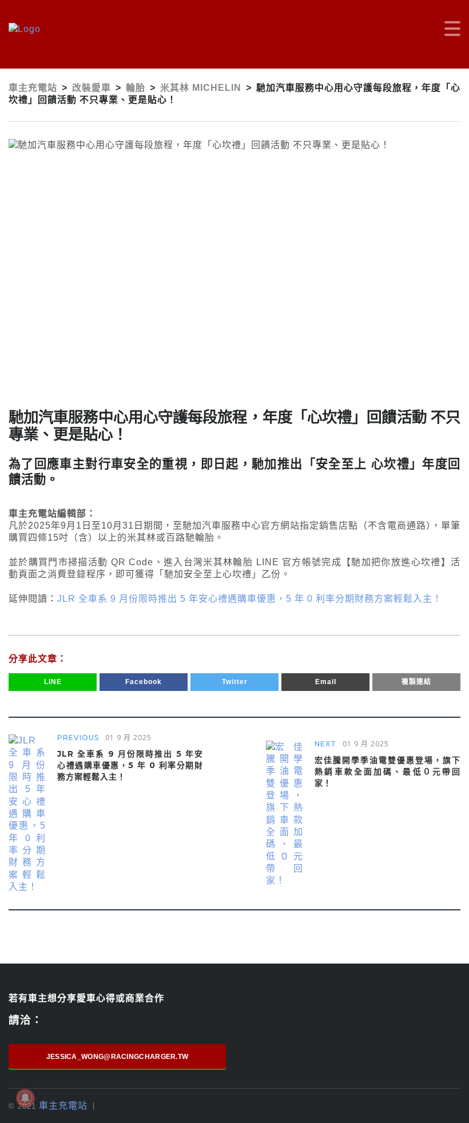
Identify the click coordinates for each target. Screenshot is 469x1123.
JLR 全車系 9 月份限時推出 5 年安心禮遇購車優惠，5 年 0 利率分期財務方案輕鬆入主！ (249, 599)
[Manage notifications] (25, 1098)
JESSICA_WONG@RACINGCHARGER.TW (117, 1057)
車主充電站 (63, 1105)
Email (325, 682)
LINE (53, 682)
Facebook (143, 682)
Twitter (235, 682)
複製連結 (416, 682)
